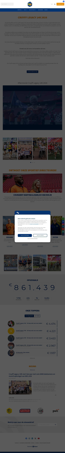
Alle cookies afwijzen (32, 238)
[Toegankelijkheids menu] (63, 1)
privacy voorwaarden (34, 223)
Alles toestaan (25, 235)
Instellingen (40, 235)
